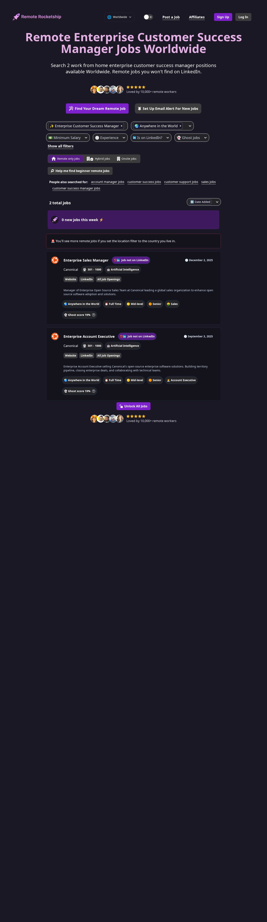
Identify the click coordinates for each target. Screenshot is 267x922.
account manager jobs (107, 182)
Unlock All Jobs (135, 406)
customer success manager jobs (76, 188)
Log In (243, 17)
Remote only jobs (68, 158)
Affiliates (197, 17)
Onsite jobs (129, 158)
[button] (121, 126)
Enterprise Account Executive (89, 336)
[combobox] (125, 126)
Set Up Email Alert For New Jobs (170, 108)
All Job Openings (108, 279)
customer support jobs (181, 182)
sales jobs (208, 182)
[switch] (148, 17)
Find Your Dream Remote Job (100, 108)
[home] (37, 17)
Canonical (71, 269)
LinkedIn (87, 279)
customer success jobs (144, 182)
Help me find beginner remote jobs (82, 171)
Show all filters (60, 146)
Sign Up (223, 17)
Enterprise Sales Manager (86, 260)
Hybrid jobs (102, 158)
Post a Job (171, 17)
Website (70, 279)
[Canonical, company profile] (55, 260)
